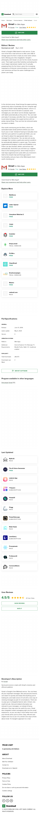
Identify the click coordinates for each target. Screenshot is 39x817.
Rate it (19, 608)
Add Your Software (7, 762)
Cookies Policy (6, 784)
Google (5, 681)
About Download (7, 758)
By (11, 27)
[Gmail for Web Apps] (4, 25)
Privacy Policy (6, 778)
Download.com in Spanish (9, 768)
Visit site (21, 32)
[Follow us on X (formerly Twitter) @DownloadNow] (7, 800)
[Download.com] (6, 14)
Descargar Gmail (7, 383)
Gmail (16, 24)
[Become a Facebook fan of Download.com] (3, 800)
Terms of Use (6, 781)
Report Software (21, 371)
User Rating (22, 27)
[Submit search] (13, 14)
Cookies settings (7, 791)
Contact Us (5, 765)
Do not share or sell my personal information (15, 787)
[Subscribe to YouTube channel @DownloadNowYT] (11, 800)
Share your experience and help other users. (16, 40)
